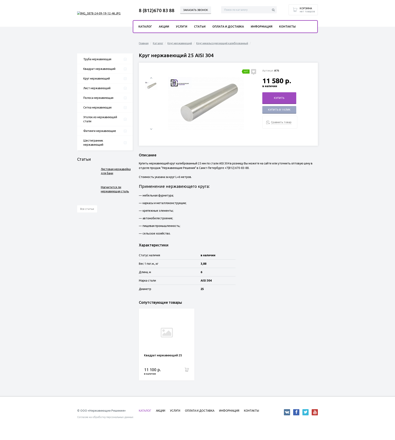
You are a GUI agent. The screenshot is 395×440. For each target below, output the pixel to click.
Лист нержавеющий (96, 88)
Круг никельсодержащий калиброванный (222, 43)
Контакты (287, 26)
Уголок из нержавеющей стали (100, 119)
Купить (279, 97)
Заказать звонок (195, 9)
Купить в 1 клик (279, 109)
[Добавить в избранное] (253, 71)
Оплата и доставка (228, 26)
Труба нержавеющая (97, 59)
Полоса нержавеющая (98, 97)
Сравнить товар (281, 122)
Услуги (181, 26)
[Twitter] (305, 412)
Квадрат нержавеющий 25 (163, 355)
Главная (144, 43)
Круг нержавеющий (96, 78)
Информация (261, 26)
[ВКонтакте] (287, 412)
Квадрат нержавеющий (99, 68)
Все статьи (87, 208)
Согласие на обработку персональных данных (105, 417)
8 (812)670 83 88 (156, 10)
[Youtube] (315, 412)
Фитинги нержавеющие (99, 131)
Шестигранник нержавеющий (93, 142)
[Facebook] (296, 412)
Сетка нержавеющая (97, 107)
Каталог (158, 43)
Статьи (200, 26)
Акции (164, 26)
